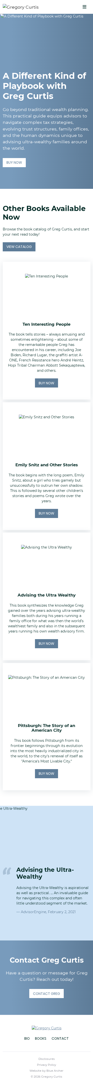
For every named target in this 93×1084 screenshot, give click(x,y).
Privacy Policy (46, 1065)
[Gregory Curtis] (31, 6)
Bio (27, 1038)
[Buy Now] (47, 331)
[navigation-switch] (84, 7)
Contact (60, 1038)
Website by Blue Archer (46, 1070)
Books (40, 1038)
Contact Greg (46, 993)
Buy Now (14, 162)
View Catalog (19, 246)
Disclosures (46, 1059)
